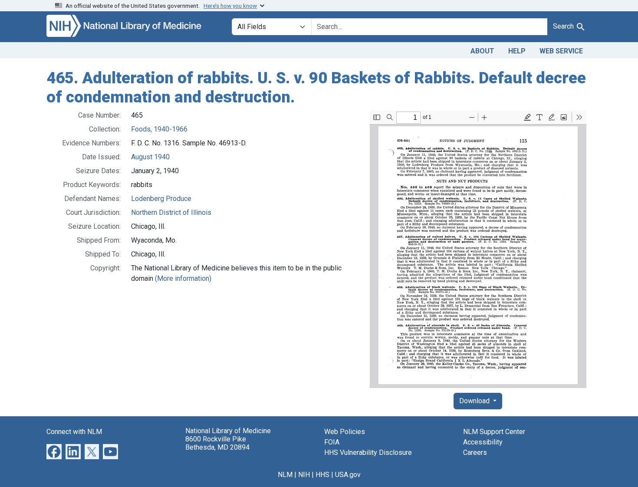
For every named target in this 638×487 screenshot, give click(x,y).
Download (475, 401)
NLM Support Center (494, 432)
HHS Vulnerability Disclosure (368, 452)
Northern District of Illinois (171, 212)
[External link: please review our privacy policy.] (54, 451)
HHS (322, 475)
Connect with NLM (74, 432)
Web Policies (344, 432)
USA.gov (348, 475)
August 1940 (150, 157)
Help (517, 51)
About (482, 51)
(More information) (183, 278)
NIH (304, 475)
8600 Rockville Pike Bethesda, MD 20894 (217, 443)
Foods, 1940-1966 (159, 129)
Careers (475, 452)
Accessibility (483, 442)
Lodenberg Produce (161, 198)
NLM (285, 475)
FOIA (331, 442)
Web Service (561, 51)
